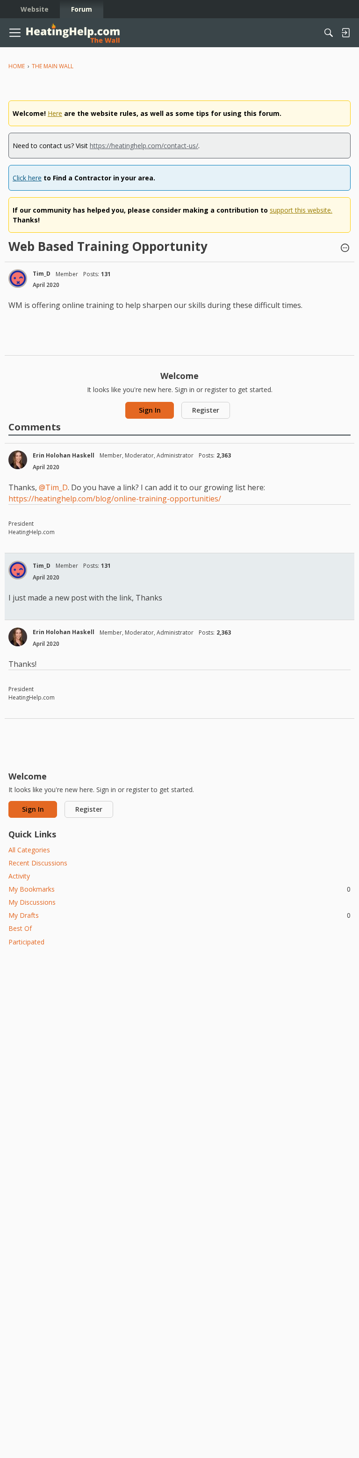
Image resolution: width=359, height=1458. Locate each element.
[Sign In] (345, 32)
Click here (27, 177)
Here (55, 113)
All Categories (29, 849)
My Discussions (32, 902)
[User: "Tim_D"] (17, 278)
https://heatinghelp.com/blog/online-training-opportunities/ (114, 498)
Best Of (20, 928)
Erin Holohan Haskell (63, 455)
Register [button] (205, 410)
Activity (19, 876)
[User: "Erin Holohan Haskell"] (17, 459)
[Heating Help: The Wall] (73, 33)
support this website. (301, 210)
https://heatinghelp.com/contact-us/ (144, 145)
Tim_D (41, 274)
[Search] (328, 32)
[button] (345, 249)
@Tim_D (53, 487)
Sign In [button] (150, 410)
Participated (26, 941)
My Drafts (179, 915)
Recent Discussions (37, 862)
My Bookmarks (179, 889)
